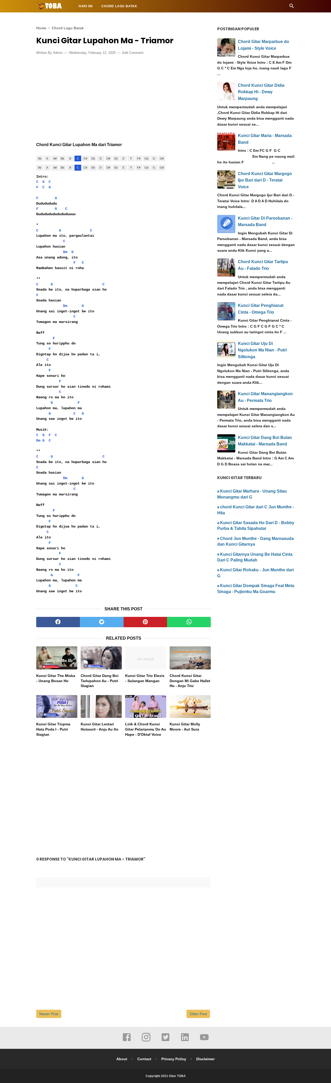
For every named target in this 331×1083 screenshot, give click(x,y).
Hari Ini (86, 6)
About (121, 1059)
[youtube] (204, 1040)
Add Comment (133, 53)
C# (85, 158)
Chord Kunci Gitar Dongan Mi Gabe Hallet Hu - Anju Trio (190, 681)
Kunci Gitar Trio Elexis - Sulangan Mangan (144, 678)
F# (138, 158)
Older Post (198, 1014)
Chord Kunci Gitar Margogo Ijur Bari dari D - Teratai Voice (265, 180)
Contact (144, 1059)
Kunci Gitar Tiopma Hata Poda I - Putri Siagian (53, 729)
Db (93, 158)
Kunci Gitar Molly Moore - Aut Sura (185, 726)
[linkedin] (185, 1040)
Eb (116, 158)
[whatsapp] (189, 622)
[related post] (56, 657)
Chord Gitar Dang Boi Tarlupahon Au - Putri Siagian (99, 681)
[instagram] (146, 1040)
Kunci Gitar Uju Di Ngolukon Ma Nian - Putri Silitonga (262, 350)
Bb (62, 158)
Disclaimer (205, 1059)
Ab (39, 158)
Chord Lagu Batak (119, 6)
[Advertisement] (123, 97)
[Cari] (292, 7)
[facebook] (58, 622)
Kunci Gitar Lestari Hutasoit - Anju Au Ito (99, 726)
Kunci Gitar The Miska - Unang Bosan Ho (55, 678)
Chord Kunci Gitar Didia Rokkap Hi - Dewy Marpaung (261, 92)
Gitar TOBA (177, 1076)
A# (55, 158)
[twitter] (102, 622)
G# (162, 158)
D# (108, 158)
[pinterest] (145, 622)
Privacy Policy (173, 1059)
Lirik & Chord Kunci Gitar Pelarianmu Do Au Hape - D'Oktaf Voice (145, 729)
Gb (146, 158)
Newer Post (48, 1014)
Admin (58, 53)
